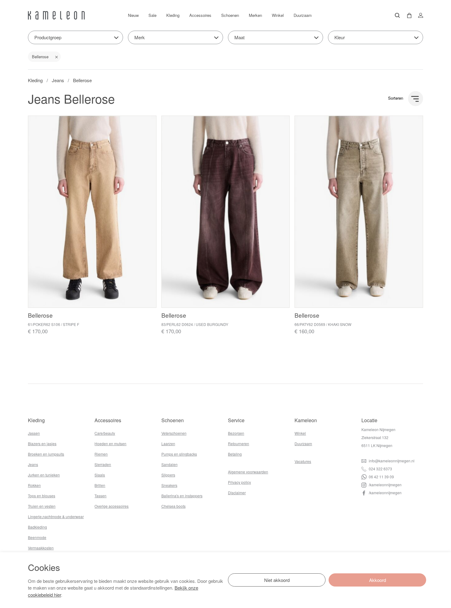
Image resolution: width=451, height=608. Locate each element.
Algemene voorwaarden (248, 471)
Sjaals (99, 474)
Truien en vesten (42, 506)
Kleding (172, 15)
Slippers (168, 474)
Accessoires (200, 15)
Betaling (235, 454)
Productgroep (47, 37)
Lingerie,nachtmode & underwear (56, 516)
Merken (255, 15)
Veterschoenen (174, 433)
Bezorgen (236, 433)
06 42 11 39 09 (381, 476)
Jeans (58, 80)
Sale (152, 15)
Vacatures (303, 461)
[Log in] (418, 15)
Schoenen (230, 15)
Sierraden (102, 464)
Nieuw (133, 15)
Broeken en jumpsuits (46, 454)
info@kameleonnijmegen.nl (391, 460)
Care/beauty (104, 433)
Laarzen (168, 443)
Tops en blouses (41, 495)
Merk (139, 37)
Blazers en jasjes (42, 443)
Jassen (34, 433)
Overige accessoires (111, 506)
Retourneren (238, 443)
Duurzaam (303, 15)
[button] (407, 15)
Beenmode (37, 537)
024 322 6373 (380, 468)
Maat (239, 37)
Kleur (339, 37)
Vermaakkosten (41, 547)
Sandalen (169, 464)
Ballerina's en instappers (181, 495)
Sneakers (169, 485)
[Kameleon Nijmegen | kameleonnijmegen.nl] (56, 15)
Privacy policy (239, 482)
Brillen (99, 485)
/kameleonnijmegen (385, 484)
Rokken (34, 485)
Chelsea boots (173, 506)
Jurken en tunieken (44, 474)
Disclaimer (237, 492)
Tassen (100, 495)
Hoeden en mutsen (110, 443)
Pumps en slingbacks (179, 454)
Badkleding (37, 527)
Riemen (101, 454)
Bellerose (40, 56)
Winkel (278, 15)
